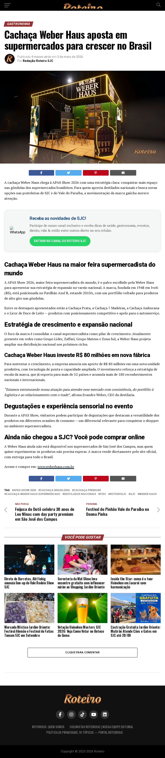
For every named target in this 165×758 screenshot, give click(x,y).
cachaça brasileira (55, 490)
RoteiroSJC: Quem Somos (48, 726)
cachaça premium (87, 490)
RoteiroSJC (118, 494)
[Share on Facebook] (41, 173)
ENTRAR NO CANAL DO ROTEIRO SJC (60, 241)
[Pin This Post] (96, 173)
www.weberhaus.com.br (56, 466)
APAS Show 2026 (25, 490)
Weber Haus (148, 494)
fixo (103, 494)
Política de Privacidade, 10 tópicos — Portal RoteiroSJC (84, 732)
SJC (132, 494)
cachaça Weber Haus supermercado (33, 494)
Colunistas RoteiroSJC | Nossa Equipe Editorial (101, 726)
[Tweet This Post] (68, 173)
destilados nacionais (80, 494)
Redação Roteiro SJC (38, 61)
